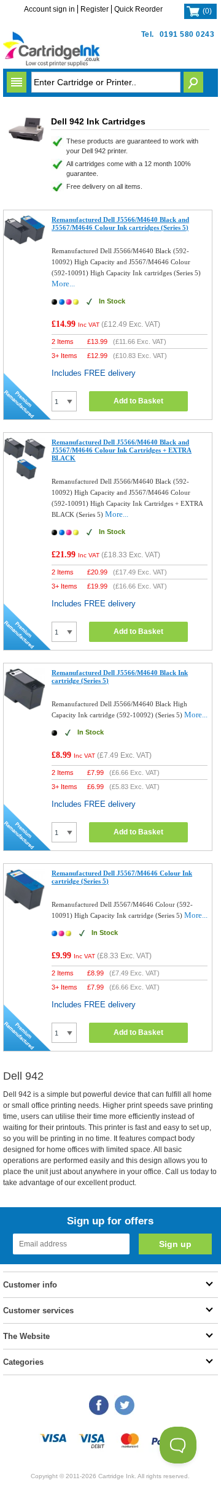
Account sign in (49, 9)
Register (94, 9)
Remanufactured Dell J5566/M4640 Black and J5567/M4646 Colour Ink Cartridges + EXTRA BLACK (122, 450)
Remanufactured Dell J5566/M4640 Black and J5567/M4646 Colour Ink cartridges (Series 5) (120, 223)
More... (63, 283)
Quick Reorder (138, 9)
